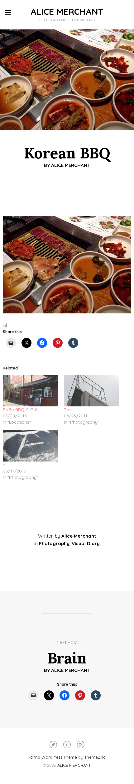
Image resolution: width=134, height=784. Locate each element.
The (68, 409)
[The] (91, 390)
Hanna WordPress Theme (52, 757)
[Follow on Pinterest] (67, 744)
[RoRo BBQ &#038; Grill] (30, 390)
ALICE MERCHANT (67, 11)
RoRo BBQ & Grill (20, 409)
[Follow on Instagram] (80, 744)
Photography (54, 543)
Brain (67, 658)
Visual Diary (86, 543)
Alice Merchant (70, 165)
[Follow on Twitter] (53, 744)
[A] (30, 446)
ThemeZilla (95, 757)
